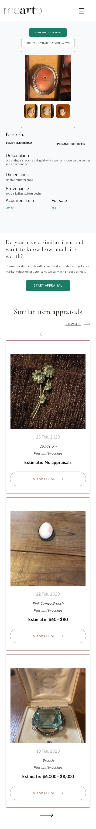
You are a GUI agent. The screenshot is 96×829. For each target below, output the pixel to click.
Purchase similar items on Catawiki (48, 42)
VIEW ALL (73, 324)
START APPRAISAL (48, 285)
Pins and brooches (71, 144)
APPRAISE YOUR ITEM (48, 32)
